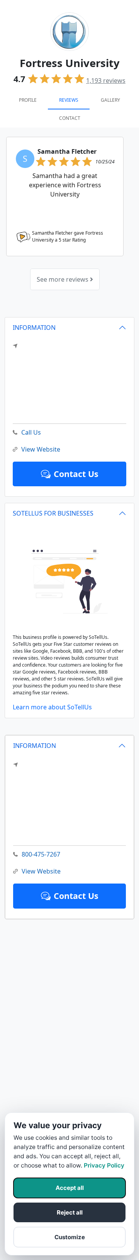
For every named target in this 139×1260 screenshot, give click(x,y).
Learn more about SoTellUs (52, 707)
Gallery (110, 100)
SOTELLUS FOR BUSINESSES (53, 513)
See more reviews (63, 279)
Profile (28, 100)
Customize (69, 1237)
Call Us (31, 432)
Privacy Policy (104, 1165)
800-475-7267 (41, 854)
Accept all (70, 1187)
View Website (41, 871)
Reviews (68, 100)
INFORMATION (34, 745)
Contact (69, 118)
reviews (105, 80)
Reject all (70, 1212)
